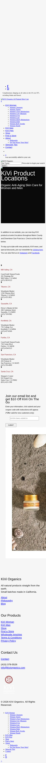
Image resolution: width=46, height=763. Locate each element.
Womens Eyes (15, 723)
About (4, 597)
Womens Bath (15, 729)
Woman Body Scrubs (17, 731)
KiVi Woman (7, 622)
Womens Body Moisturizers (19, 727)
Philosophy (7, 600)
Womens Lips (15, 725)
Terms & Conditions (11, 637)
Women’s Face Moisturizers (19, 719)
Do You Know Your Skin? (19, 747)
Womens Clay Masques (18, 721)
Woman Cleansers (16, 715)
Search (4, 166)
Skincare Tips (10, 749)
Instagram (24, 253)
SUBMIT (11, 425)
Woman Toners (15, 717)
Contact (5, 659)
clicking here (38, 250)
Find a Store (7, 631)
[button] (1, 761)
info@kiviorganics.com (13, 667)
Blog (3, 603)
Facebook (35, 253)
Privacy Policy (8, 640)
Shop (3, 628)
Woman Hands (15, 733)
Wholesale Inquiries (11, 634)
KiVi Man (5, 625)
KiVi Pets (8, 737)
